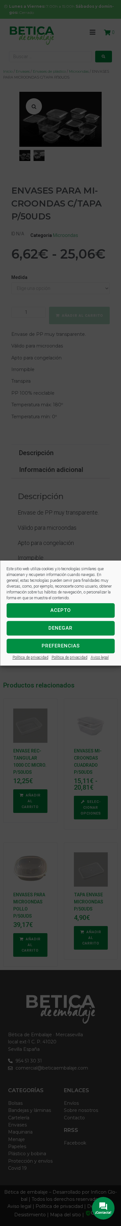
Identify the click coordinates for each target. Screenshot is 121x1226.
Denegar (60, 628)
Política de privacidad (30, 657)
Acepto (60, 610)
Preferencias (61, 646)
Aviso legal (100, 657)
